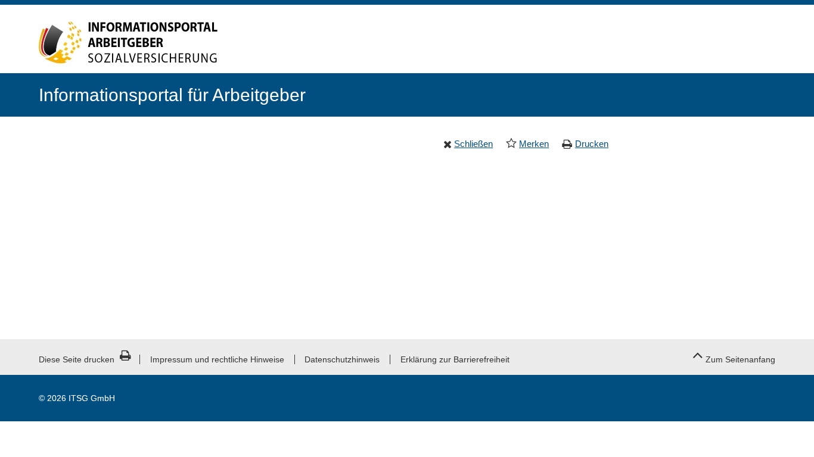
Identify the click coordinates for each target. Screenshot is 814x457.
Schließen (473, 144)
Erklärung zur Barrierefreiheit (454, 359)
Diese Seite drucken (76, 359)
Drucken (591, 144)
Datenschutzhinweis (342, 359)
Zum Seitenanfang (740, 359)
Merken (534, 144)
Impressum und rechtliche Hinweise (217, 359)
